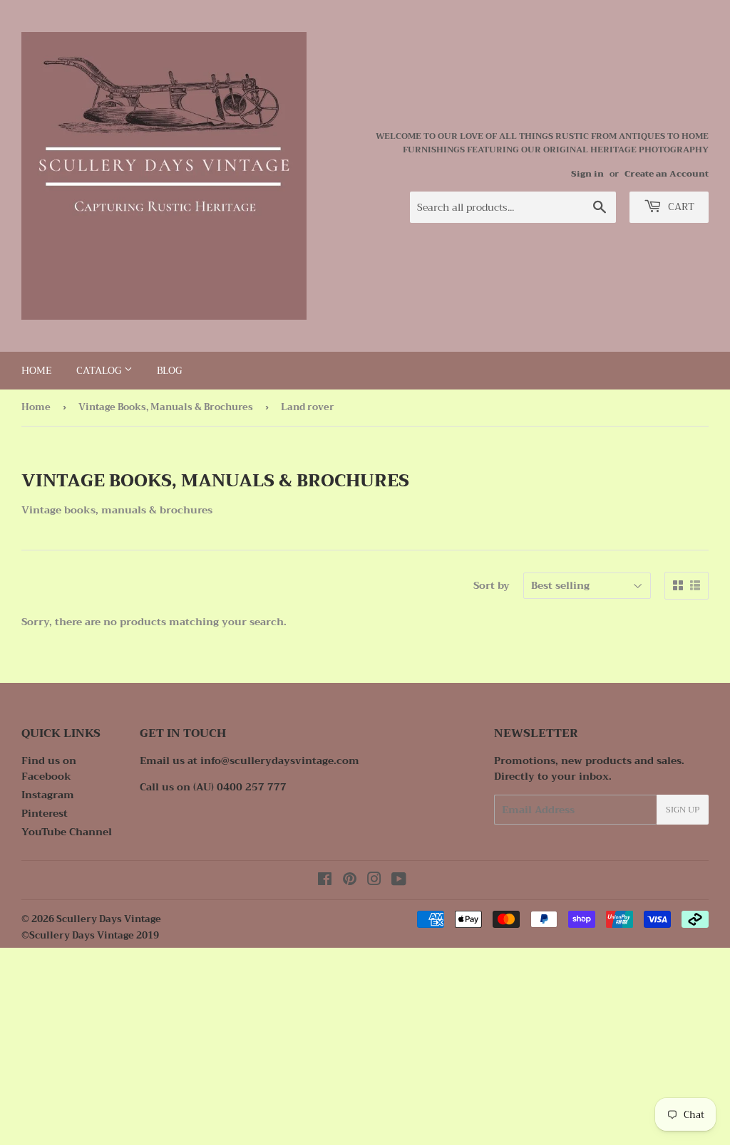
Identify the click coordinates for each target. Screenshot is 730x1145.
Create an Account (666, 174)
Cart (679, 206)
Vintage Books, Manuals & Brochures (165, 407)
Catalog (100, 370)
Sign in (587, 174)
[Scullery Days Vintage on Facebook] (324, 880)
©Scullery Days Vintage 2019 (90, 935)
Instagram (47, 794)
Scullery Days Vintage (108, 919)
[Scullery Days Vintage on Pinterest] (349, 880)
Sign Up (682, 809)
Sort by (491, 585)
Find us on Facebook (48, 768)
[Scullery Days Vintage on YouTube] (398, 880)
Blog (169, 370)
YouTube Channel (66, 831)
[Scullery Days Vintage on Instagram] (374, 880)
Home (36, 370)
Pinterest (44, 813)
